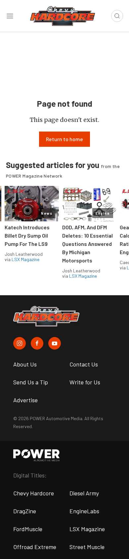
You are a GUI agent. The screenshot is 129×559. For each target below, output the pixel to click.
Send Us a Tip (30, 382)
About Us (25, 364)
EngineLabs (84, 511)
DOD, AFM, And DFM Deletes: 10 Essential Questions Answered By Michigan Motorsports (87, 243)
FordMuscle (27, 528)
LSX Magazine (25, 259)
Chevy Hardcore (33, 493)
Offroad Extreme (34, 546)
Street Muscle (87, 546)
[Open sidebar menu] (10, 16)
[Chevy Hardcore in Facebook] (37, 343)
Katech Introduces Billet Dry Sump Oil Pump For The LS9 (27, 235)
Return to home (64, 139)
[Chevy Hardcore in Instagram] (19, 343)
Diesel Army (84, 493)
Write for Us (84, 382)
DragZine (24, 511)
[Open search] (117, 16)
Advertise (25, 400)
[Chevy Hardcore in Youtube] (54, 343)
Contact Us (83, 364)
